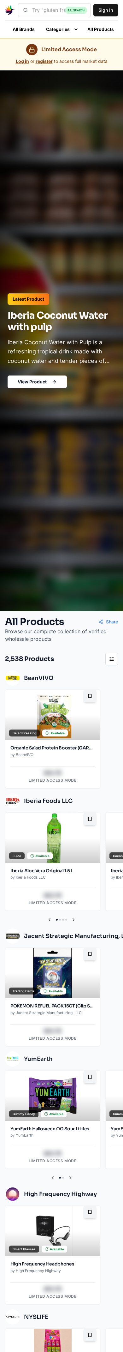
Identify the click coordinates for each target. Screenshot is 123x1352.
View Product (32, 381)
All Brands (24, 29)
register (44, 61)
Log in (22, 61)
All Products (100, 29)
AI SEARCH (76, 10)
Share (112, 621)
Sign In (105, 10)
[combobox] (54, 10)
